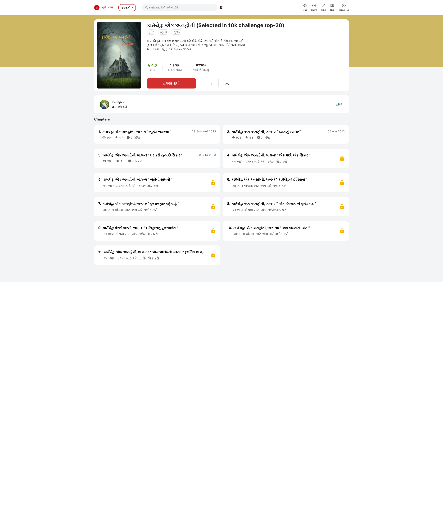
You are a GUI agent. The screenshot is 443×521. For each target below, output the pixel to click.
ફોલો (339, 104)
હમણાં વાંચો (171, 83)
